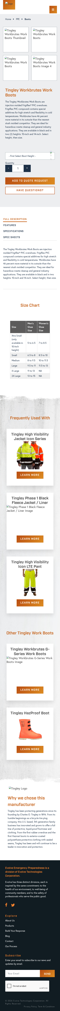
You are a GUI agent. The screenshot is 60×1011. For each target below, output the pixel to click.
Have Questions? (30, 190)
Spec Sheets (11, 237)
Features (9, 225)
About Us (10, 920)
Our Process (11, 946)
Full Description (15, 219)
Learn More (30, 475)
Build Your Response (15, 930)
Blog (7, 935)
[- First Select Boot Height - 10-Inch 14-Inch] (30, 156)
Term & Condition (46, 1006)
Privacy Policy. (30, 1006)
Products (9, 925)
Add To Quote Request (30, 181)
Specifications (13, 231)
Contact (9, 941)
